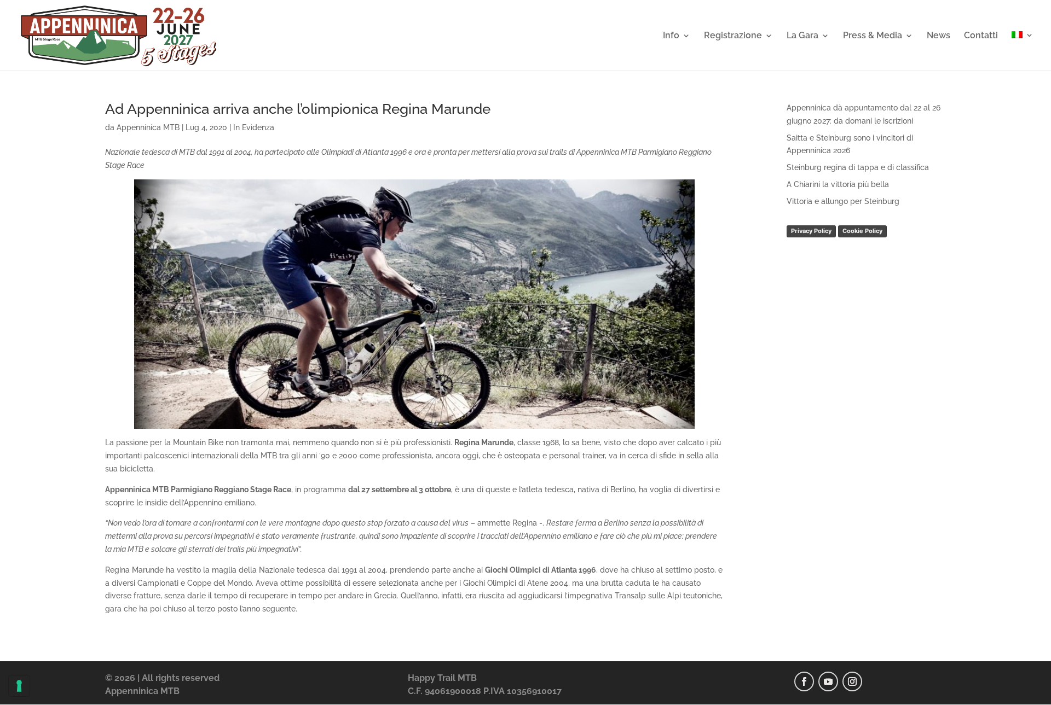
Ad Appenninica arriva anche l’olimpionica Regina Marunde (297, 109)
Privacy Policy (811, 231)
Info (671, 36)
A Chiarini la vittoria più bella (838, 184)
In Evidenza (253, 127)
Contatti (981, 36)
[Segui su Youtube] (828, 681)
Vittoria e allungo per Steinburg (843, 201)
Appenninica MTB (148, 127)
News (938, 36)
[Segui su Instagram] (852, 681)
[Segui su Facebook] (804, 681)
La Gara (802, 36)
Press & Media (872, 36)
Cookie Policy (862, 231)
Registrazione (733, 36)
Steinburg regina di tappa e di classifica (858, 167)
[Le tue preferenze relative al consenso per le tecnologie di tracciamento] (19, 685)
